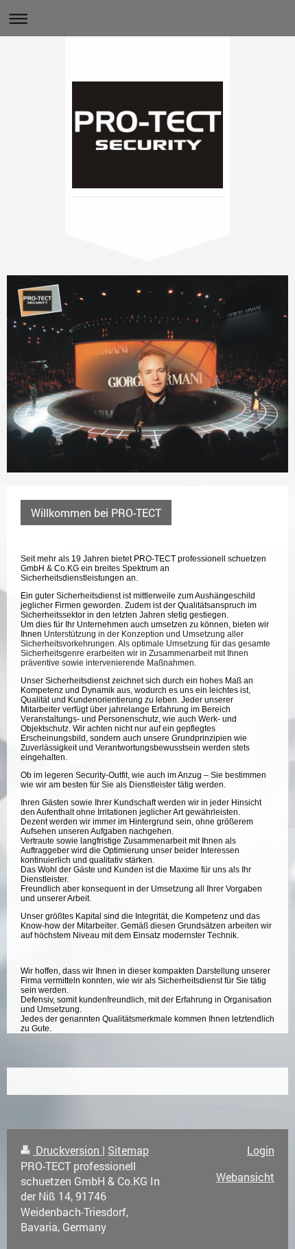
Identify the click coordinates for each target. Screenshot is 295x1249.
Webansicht (245, 1177)
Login (260, 1150)
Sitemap (128, 1150)
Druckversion (67, 1150)
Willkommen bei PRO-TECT (96, 512)
